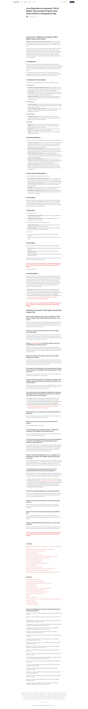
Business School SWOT (34, 696)
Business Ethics (57, 693)
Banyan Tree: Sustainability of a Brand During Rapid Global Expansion (37, 591)
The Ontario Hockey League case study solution (34, 559)
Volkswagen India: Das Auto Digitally (32, 604)
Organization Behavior (41, 693)
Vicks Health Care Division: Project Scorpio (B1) (34, 579)
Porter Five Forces (42, 696)
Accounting (55, 692)
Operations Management (61, 694)
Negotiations (54, 694)
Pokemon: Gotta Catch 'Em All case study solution (34, 561)
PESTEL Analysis (63, 695)
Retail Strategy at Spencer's (30, 600)
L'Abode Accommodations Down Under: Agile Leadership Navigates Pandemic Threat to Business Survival (43, 598)
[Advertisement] (44, 27)
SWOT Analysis (49, 692)
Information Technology (26, 695)
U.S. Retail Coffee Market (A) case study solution (34, 566)
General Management (29, 694)
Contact (31, 692)
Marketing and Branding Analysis (57, 696)
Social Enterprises (48, 694)
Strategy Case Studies (62, 692)
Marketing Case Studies (26, 693)
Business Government (50, 693)
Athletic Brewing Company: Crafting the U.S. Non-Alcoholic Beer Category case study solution (41, 556)
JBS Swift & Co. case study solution (32, 552)
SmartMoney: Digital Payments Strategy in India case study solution (37, 563)
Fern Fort (16, 2)
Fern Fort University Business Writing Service (42, 705)
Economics (35, 693)
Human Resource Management (39, 694)
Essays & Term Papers (42, 692)
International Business (43, 695)
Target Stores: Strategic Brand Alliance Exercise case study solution (37, 570)
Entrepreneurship (63, 693)
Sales (31, 693)
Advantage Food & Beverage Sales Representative (34, 593)
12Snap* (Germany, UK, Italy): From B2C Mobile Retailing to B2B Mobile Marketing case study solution (43, 572)
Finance (23, 694)
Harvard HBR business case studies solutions (48, 480)
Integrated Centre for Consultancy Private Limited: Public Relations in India (38, 588)
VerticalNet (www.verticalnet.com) (32, 597)
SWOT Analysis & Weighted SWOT (53, 695)
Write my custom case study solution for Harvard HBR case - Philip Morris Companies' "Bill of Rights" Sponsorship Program (44, 297)
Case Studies (36, 692)
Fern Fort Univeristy (36, 343)
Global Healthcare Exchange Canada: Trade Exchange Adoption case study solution (40, 549)
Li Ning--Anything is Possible (31, 584)
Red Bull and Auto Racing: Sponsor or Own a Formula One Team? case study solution (40, 568)
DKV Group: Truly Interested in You (32, 586)
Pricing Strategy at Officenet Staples (32, 602)
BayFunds (27, 595)
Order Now (27, 692)
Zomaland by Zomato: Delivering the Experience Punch (35, 590)
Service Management (34, 695)
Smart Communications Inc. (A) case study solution (34, 554)
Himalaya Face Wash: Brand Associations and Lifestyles (35, 581)
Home (23, 692)
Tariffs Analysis (27, 696)
